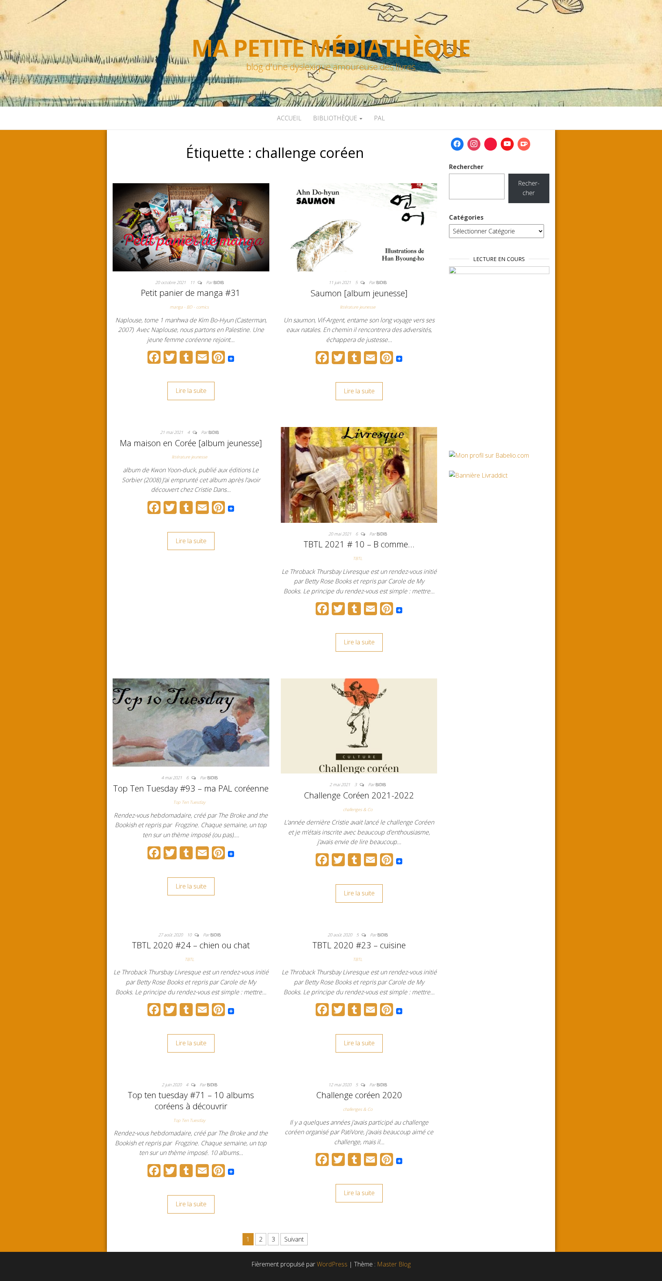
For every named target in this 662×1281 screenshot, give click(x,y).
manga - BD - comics (189, 307)
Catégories (466, 217)
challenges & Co (357, 809)
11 (193, 282)
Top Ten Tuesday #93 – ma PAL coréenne (191, 788)
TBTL (357, 558)
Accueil (289, 118)
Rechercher (466, 167)
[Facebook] (457, 144)
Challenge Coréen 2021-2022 (359, 795)
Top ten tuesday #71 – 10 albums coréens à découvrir (191, 1100)
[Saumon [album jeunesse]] (359, 226)
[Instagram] (473, 144)
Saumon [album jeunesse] (359, 293)
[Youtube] (507, 144)
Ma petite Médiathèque (331, 48)
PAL (379, 118)
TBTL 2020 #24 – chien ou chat (191, 945)
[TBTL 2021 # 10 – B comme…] (359, 474)
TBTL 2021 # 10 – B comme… (359, 544)
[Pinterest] (490, 144)
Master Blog (394, 1264)
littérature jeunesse (357, 307)
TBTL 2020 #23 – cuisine (359, 945)
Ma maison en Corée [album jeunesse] (191, 442)
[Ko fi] (524, 144)
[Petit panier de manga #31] (191, 226)
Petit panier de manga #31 (191, 292)
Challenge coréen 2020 (359, 1094)
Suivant (294, 1239)
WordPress (332, 1264)
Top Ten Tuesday (189, 802)
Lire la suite (190, 390)
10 (190, 935)
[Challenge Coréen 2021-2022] (359, 725)
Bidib (218, 282)
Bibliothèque (336, 118)
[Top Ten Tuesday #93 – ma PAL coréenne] (191, 722)
